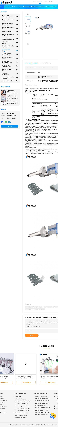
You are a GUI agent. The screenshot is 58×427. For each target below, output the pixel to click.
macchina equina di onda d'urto (10, 28)
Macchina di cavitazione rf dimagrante (35, 309)
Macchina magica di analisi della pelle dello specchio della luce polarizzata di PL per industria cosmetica (42, 412)
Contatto (9, 126)
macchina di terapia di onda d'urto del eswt (20, 395)
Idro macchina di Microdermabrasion (10, 62)
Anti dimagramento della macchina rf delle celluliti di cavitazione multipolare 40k (12, 97)
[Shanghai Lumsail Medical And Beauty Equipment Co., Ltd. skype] (9, 122)
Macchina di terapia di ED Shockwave (10, 20)
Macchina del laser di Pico (10, 70)
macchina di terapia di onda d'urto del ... (10, 16)
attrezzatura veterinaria (10, 81)
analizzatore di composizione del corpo (10, 38)
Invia (31, 335)
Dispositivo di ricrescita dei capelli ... (10, 46)
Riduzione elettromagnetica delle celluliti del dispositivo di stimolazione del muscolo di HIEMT (12, 102)
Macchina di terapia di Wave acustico (10, 24)
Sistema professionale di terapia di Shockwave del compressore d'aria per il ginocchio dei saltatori (21, 415)
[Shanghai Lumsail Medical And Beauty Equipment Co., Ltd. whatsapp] (6, 122)
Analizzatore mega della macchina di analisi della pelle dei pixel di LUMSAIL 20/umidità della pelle (42, 398)
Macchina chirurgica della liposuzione (10, 35)
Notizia (1, 404)
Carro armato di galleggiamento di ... (10, 66)
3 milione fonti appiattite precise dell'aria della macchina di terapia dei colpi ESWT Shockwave (22, 401)
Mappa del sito (3, 406)
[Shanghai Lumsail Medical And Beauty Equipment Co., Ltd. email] (2, 122)
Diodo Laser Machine (10, 31)
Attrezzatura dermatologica (10, 74)
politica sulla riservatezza (3, 412)
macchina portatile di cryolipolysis (33, 307)
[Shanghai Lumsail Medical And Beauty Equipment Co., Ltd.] (6, 2)
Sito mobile (2, 408)
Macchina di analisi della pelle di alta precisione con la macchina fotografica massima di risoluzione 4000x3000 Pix (42, 405)
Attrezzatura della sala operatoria (10, 77)
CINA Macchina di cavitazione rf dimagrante (19, 424)
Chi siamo (2, 402)
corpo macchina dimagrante (10, 50)
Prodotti (2, 398)
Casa (1, 396)
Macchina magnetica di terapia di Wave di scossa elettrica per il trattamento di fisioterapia (22, 408)
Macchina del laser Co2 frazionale (10, 58)
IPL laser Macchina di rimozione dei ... (10, 54)
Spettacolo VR (3, 400)
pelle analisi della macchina (10, 42)
